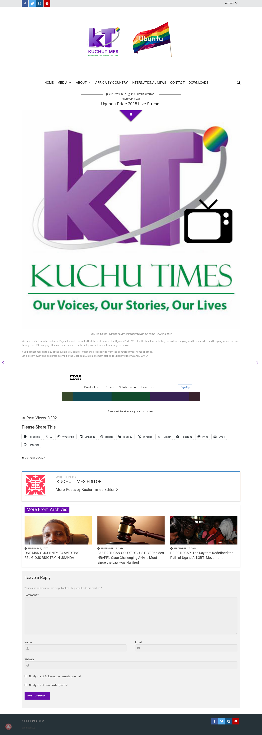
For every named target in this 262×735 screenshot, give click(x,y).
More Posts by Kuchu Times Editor (86, 489)
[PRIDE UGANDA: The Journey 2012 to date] (255, 363)
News (137, 98)
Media (62, 82)
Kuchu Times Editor (142, 94)
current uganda (35, 457)
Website (29, 659)
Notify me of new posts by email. (49, 685)
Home (49, 82)
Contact (177, 82)
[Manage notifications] (8, 727)
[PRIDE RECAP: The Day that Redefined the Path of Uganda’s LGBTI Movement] (203, 529)
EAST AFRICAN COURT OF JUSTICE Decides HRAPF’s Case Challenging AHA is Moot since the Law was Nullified (130, 557)
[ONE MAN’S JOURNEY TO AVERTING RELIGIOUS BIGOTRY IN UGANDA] (58, 529)
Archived (127, 98)
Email (138, 642)
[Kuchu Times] (131, 42)
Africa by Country (111, 82)
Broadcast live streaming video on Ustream (131, 411)
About (81, 82)
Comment (32, 595)
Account (229, 3)
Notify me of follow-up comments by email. (55, 676)
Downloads (198, 82)
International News (149, 82)
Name (28, 642)
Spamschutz (28, 727)
